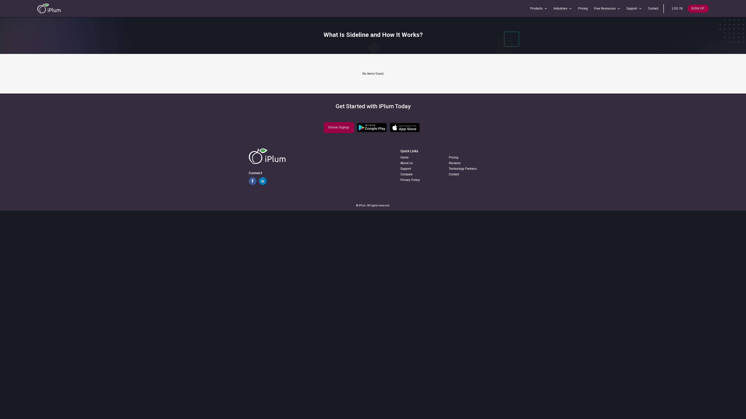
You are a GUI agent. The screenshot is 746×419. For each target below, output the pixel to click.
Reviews (455, 163)
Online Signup (338, 127)
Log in (677, 8)
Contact (653, 8)
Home (404, 157)
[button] (538, 8)
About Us (406, 163)
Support (405, 169)
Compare (406, 174)
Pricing (583, 8)
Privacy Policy (410, 180)
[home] (49, 8)
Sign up (698, 8)
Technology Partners (463, 169)
